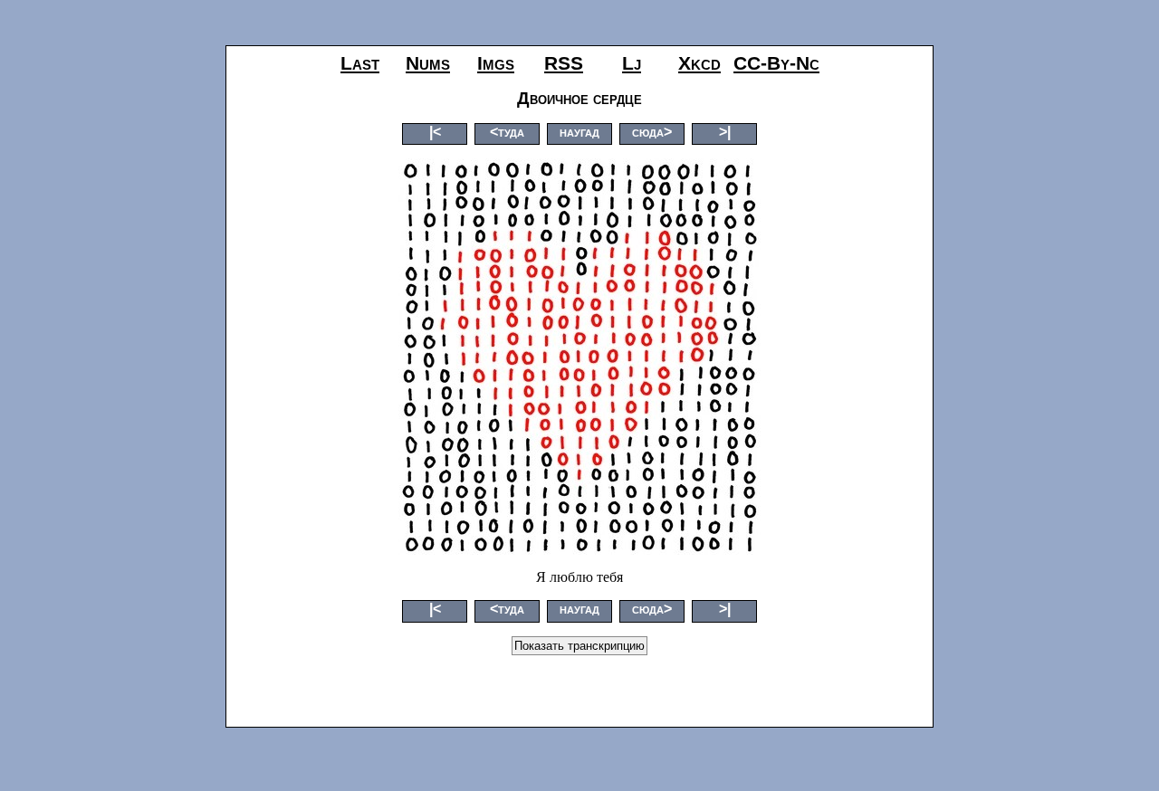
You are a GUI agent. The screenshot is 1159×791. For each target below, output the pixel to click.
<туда (507, 131)
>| (725, 131)
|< (435, 131)
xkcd (699, 62)
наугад (579, 131)
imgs (495, 62)
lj (631, 62)
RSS (563, 62)
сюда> (652, 131)
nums (428, 62)
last (359, 62)
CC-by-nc (776, 62)
